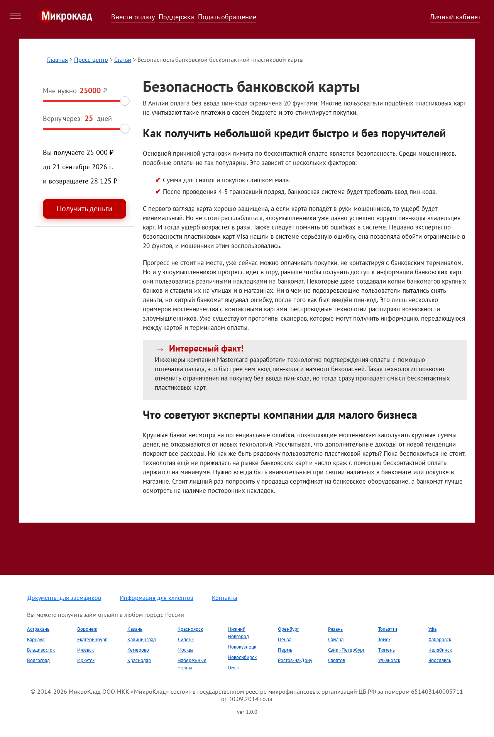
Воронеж (87, 629)
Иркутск (86, 660)
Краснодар (139, 660)
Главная (57, 59)
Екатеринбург (92, 639)
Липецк (186, 639)
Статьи (122, 59)
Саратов (336, 660)
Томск (384, 639)
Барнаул (36, 639)
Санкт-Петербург (346, 650)
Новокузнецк (242, 647)
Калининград (141, 639)
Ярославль (439, 660)
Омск (233, 667)
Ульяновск (389, 660)
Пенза (284, 639)
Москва (185, 650)
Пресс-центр (91, 59)
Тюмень (386, 650)
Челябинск (440, 650)
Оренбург (288, 629)
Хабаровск (439, 639)
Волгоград (38, 660)
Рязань (335, 629)
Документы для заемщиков (64, 597)
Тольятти (387, 629)
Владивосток (41, 650)
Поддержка (176, 16)
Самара (335, 639)
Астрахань (38, 629)
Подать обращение (227, 16)
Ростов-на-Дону (295, 660)
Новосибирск (242, 657)
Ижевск (85, 650)
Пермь (285, 650)
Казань (134, 629)
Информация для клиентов (156, 597)
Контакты (224, 597)
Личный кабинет (455, 16)
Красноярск (190, 629)
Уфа (432, 629)
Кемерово (138, 650)
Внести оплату (133, 16)
